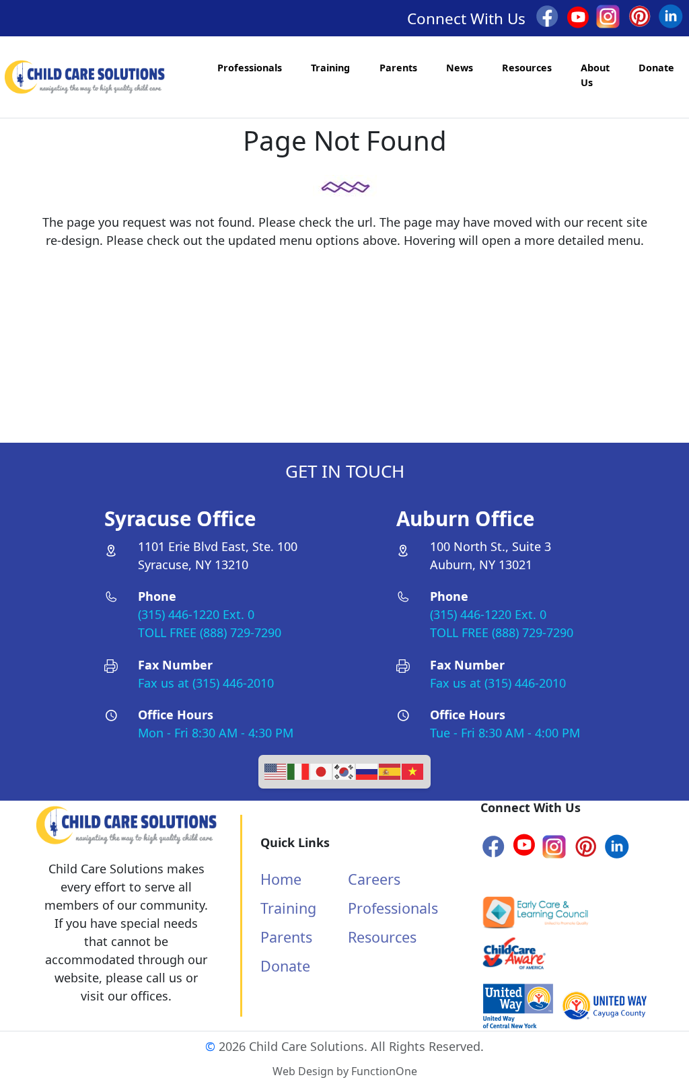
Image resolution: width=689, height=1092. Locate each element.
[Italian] (298, 770)
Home (280, 879)
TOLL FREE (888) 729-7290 (209, 632)
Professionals (249, 67)
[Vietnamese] (413, 770)
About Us (595, 75)
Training (330, 67)
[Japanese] (321, 770)
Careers (374, 879)
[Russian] (367, 770)
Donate (656, 67)
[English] (275, 770)
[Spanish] (390, 770)
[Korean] (344, 770)
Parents (398, 67)
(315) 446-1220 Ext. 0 (196, 614)
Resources (527, 67)
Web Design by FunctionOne (345, 1071)
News (459, 67)
